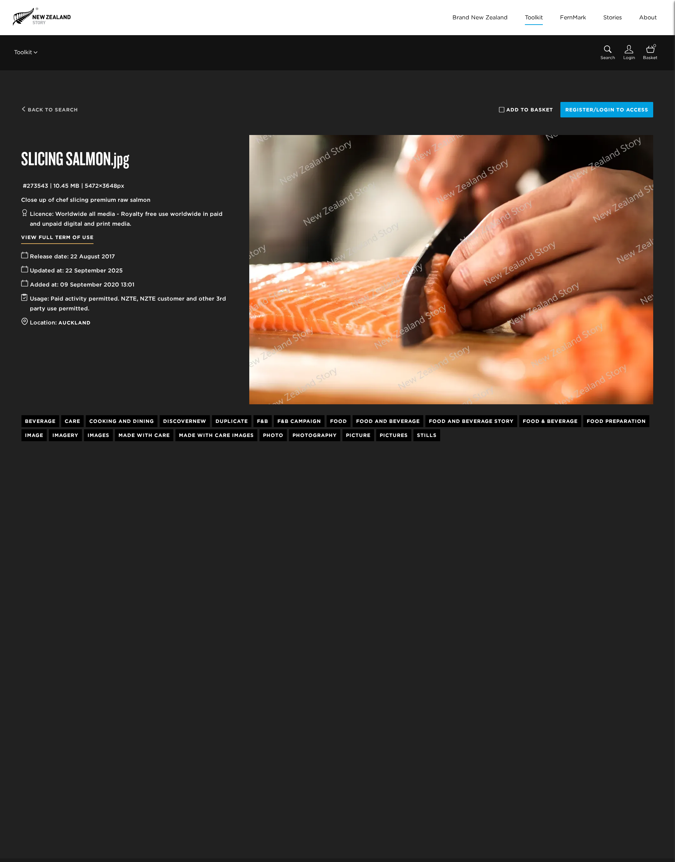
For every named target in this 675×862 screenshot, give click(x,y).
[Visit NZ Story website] (42, 17)
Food (338, 421)
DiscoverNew (184, 421)
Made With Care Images (216, 435)
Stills (427, 435)
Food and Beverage (388, 421)
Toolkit (534, 17)
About (648, 17)
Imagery (65, 435)
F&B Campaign (299, 421)
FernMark (573, 17)
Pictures (394, 435)
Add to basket (529, 109)
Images (98, 435)
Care (72, 421)
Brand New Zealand (480, 17)
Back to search (52, 109)
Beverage (40, 421)
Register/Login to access (606, 109)
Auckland (74, 323)
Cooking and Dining (121, 421)
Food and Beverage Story (471, 421)
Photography (314, 435)
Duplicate (232, 421)
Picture (358, 435)
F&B (262, 421)
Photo (273, 435)
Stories (612, 17)
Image (34, 435)
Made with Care (144, 435)
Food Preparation (616, 421)
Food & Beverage (550, 421)
